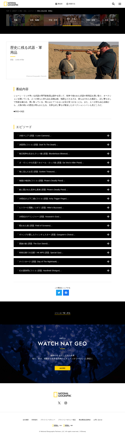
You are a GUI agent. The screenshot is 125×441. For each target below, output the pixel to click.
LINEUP (14, 11)
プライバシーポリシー (48, 419)
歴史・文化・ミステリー (27, 11)
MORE (62, 368)
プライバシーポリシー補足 (67, 419)
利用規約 (35, 419)
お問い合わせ (98, 419)
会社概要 (26, 419)
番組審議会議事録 (85, 419)
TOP (7, 11)
